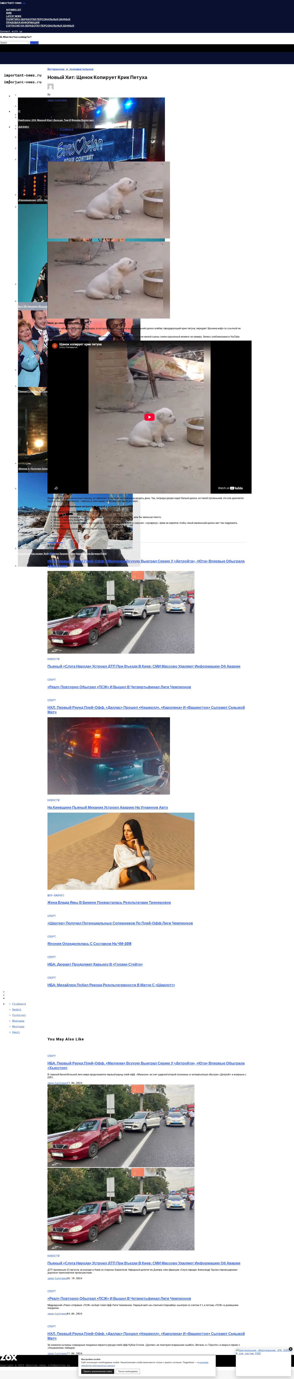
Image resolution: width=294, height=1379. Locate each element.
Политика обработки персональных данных (38, 19)
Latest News (13, 16)
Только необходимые (128, 1371)
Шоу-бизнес (20, 126)
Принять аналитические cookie (97, 1371)
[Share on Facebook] (150, 991)
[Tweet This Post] (150, 994)
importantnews (57, 100)
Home (9, 12)
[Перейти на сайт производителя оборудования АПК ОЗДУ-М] (263, 1362)
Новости (18, 95)
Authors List (13, 9)
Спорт (16, 111)
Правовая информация (23, 22)
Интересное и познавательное (34, 80)
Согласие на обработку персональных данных (40, 25)
